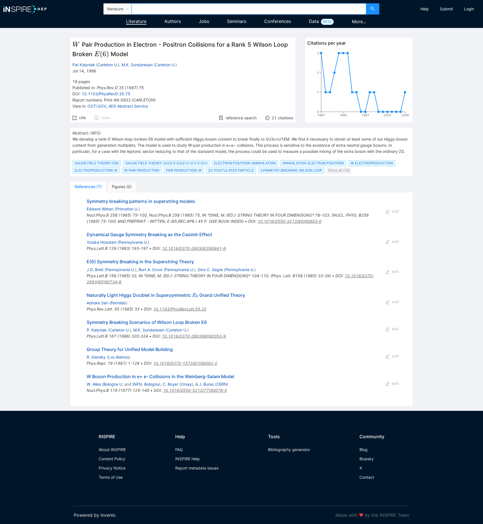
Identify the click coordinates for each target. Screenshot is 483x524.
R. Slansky (96, 357)
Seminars (236, 21)
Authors (172, 21)
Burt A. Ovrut (150, 269)
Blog (363, 449)
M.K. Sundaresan (137, 64)
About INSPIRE (112, 449)
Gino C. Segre (210, 269)
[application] (359, 85)
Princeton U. (127, 209)
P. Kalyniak (97, 330)
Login (469, 8)
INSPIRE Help (187, 458)
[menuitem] (424, 9)
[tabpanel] (241, 299)
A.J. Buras (204, 384)
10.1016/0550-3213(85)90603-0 (289, 221)
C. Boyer (170, 384)
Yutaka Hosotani (101, 242)
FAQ (179, 449)
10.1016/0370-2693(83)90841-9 (194, 248)
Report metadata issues (197, 468)
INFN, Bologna (145, 384)
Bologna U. (113, 384)
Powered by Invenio (95, 515)
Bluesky (366, 458)
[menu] (432, 9)
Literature (136, 21)
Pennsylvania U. (133, 242)
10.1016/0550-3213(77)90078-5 (195, 390)
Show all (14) (339, 170)
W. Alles (94, 384)
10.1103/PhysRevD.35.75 (106, 93)
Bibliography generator (289, 449)
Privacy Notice (112, 468)
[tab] (88, 187)
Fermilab (118, 302)
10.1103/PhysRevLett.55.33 (179, 309)
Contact (366, 477)
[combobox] (249, 9)
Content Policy (112, 458)
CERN (221, 384)
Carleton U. (108, 64)
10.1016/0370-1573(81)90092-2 (185, 363)
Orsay (186, 384)
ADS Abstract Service (128, 106)
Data (314, 21)
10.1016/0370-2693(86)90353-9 (194, 336)
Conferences (277, 21)
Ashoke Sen (97, 302)
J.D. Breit (95, 269)
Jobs (204, 21)
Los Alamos (118, 357)
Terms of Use (111, 477)
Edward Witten (100, 209)
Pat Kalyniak (83, 64)
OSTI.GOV (96, 106)
